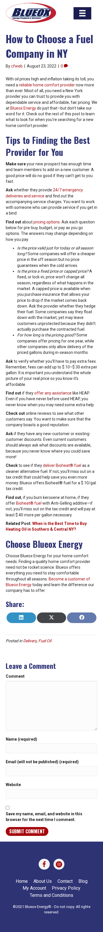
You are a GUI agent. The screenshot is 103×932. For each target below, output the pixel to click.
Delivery (30, 640)
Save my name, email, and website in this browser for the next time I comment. (44, 817)
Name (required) (21, 739)
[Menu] (82, 13)
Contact (65, 881)
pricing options (46, 222)
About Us (42, 881)
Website (13, 784)
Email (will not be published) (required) (42, 762)
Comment (15, 676)
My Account (34, 888)
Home (22, 881)
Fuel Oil (44, 640)
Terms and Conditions (51, 895)
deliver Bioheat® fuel (62, 465)
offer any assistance (53, 393)
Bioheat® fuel (28, 503)
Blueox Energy (23, 108)
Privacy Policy (66, 888)
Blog (83, 881)
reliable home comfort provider (47, 85)
